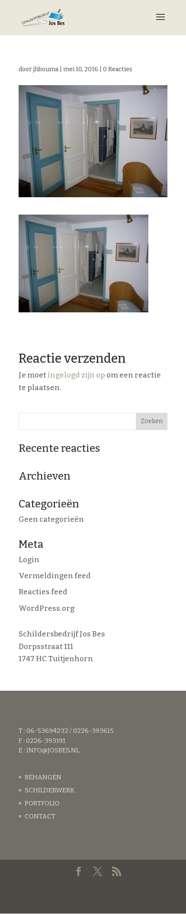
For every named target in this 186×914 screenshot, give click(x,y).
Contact (40, 816)
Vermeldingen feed (55, 575)
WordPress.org (46, 608)
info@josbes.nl (53, 750)
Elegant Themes (118, 888)
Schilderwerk (49, 790)
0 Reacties (117, 69)
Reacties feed (43, 591)
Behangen (43, 777)
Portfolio (42, 803)
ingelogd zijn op (76, 375)
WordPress (123, 900)
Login (29, 559)
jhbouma (45, 69)
